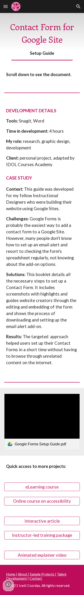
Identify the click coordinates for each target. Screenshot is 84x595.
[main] (42, 38)
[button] (5, 6)
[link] (42, 422)
